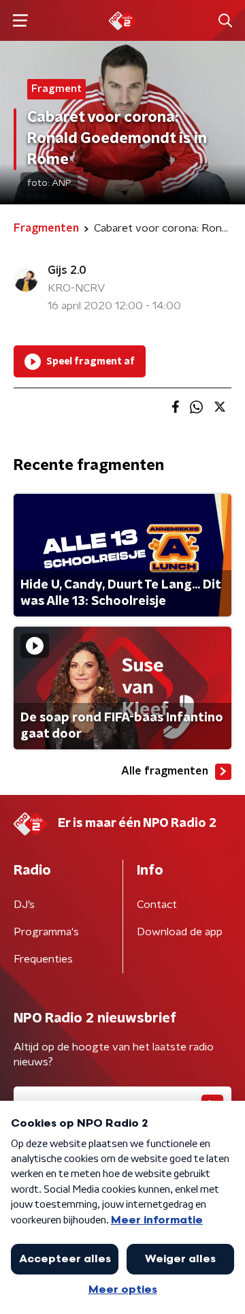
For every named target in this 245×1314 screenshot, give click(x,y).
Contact (157, 904)
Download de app (180, 931)
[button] (20, 20)
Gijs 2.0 (67, 270)
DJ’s (24, 904)
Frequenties (43, 959)
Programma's (46, 931)
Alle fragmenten (164, 771)
